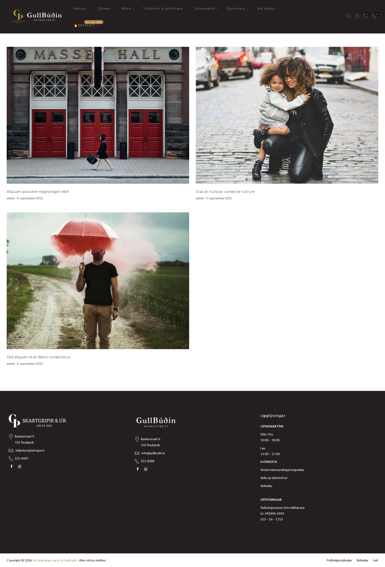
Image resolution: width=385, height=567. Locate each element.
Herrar (80, 8)
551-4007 (21, 458)
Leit (375, 560)
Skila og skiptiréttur (274, 478)
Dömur (104, 8)
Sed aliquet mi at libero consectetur (39, 357)
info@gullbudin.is (153, 453)
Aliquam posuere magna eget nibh (38, 192)
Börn (126, 8)
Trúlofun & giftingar (163, 8)
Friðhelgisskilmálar (339, 560)
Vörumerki (205, 8)
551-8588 (147, 461)
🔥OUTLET (88, 24)
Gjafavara (236, 8)
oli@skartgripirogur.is (30, 450)
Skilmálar (266, 486)
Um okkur (266, 8)
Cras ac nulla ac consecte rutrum (225, 192)
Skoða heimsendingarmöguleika (282, 470)
